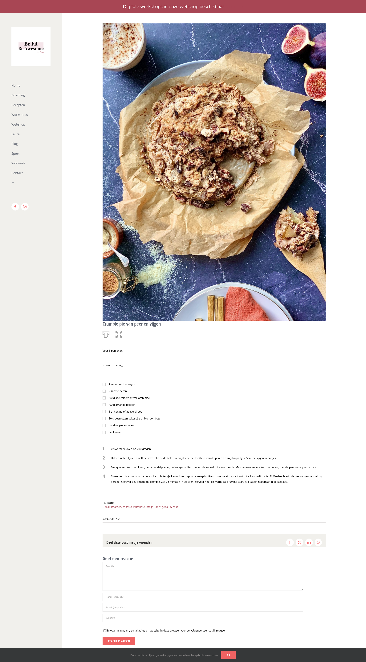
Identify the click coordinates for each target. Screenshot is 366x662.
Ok (228, 655)
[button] (119, 334)
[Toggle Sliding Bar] (31, 183)
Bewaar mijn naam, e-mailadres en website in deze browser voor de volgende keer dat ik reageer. (166, 630)
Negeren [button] (234, 6)
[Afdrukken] (106, 334)
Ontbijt (148, 506)
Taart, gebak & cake (166, 506)
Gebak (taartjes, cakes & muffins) (123, 506)
